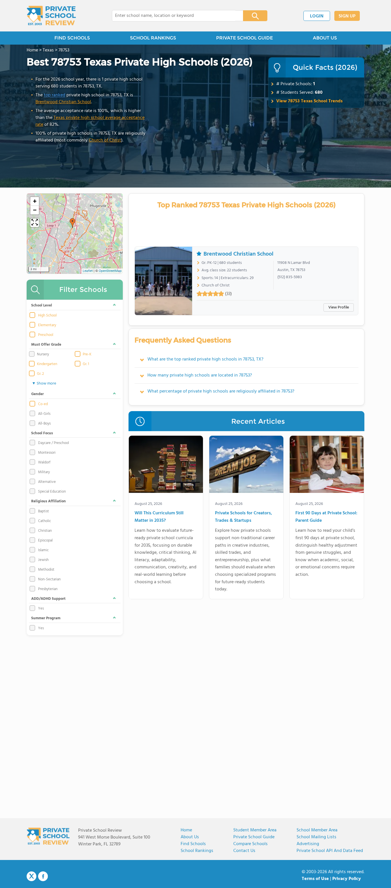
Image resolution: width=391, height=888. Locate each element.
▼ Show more (44, 383)
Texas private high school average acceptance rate (90, 121)
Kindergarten (47, 364)
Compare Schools (250, 844)
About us (190, 837)
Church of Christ (105, 140)
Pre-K (87, 354)
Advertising (308, 844)
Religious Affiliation (48, 501)
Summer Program (45, 618)
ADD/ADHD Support (48, 599)
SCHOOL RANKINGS (153, 38)
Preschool (45, 335)
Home (186, 830)
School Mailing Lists (316, 837)
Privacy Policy (346, 879)
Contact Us (244, 850)
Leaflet (88, 271)
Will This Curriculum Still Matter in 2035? (159, 517)
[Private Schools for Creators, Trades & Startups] (246, 465)
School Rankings (197, 850)
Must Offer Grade (46, 345)
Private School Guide (254, 837)
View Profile (338, 307)
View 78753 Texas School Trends (309, 101)
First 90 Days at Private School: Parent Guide (326, 517)
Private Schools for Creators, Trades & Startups (243, 517)
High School (47, 315)
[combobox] (173, 15)
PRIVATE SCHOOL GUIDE (244, 38)
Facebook (42, 876)
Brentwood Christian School (63, 102)
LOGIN (316, 16)
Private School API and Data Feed (330, 850)
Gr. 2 (40, 374)
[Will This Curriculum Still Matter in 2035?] (166, 465)
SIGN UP (347, 16)
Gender (37, 394)
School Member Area (317, 830)
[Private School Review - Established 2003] (51, 15)
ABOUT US (325, 38)
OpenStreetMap (110, 271)
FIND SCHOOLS (72, 38)
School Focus (42, 433)
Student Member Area (255, 830)
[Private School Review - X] (31, 876)
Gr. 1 (86, 364)
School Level (41, 305)
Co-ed (43, 404)
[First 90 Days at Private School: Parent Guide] (327, 465)
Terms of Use (315, 879)
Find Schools (193, 844)
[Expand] (34, 222)
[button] (72, 223)
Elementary (47, 325)
